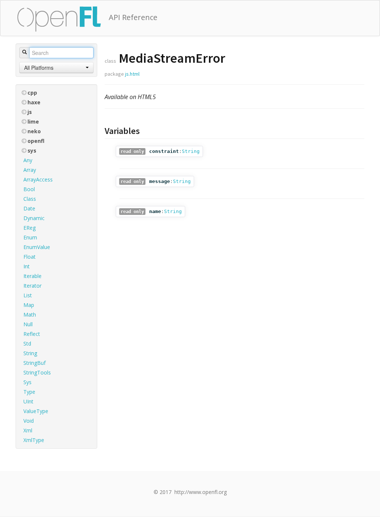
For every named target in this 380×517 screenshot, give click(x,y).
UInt (28, 401)
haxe (33, 102)
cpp (32, 92)
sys (31, 150)
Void (28, 420)
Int (26, 266)
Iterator (32, 285)
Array (29, 169)
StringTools (37, 372)
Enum (30, 237)
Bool (29, 189)
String (30, 353)
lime (33, 121)
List (27, 295)
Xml (27, 430)
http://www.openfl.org (200, 491)
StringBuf (34, 362)
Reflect (31, 333)
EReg (29, 227)
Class (29, 198)
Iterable (32, 275)
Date (29, 208)
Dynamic (34, 218)
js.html (132, 74)
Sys (27, 382)
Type (29, 391)
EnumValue (36, 247)
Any (27, 160)
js (29, 111)
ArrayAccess (38, 179)
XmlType (33, 440)
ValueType (35, 411)
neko (34, 131)
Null (28, 324)
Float (29, 256)
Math (29, 314)
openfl (36, 140)
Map (28, 304)
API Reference (133, 17)
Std (27, 343)
